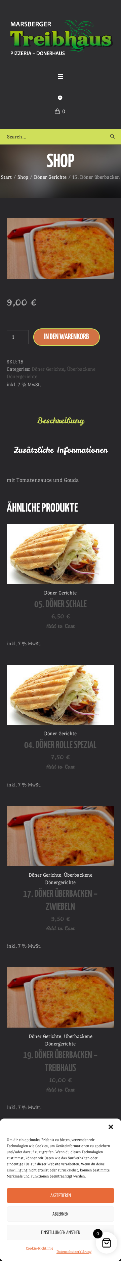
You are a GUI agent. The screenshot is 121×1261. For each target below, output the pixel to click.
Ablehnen (60, 1214)
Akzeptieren (60, 1195)
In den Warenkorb (66, 337)
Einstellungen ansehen (60, 1232)
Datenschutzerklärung (74, 1252)
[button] (111, 1127)
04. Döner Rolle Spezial (60, 745)
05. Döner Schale (60, 604)
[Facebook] (59, 97)
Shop (22, 177)
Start (6, 177)
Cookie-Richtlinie (39, 1248)
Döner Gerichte (50, 177)
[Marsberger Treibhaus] (60, 37)
